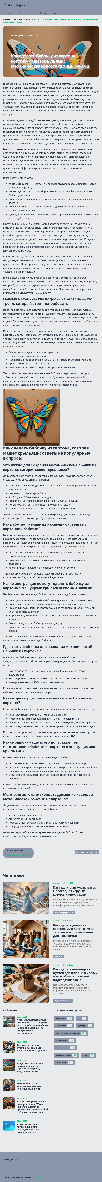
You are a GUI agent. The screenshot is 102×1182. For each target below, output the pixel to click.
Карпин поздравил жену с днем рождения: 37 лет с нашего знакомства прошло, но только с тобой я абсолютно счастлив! (32, 1106)
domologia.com (40, 1177)
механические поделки (23, 19)
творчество (30, 13)
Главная (6, 19)
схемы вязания (65, 1047)
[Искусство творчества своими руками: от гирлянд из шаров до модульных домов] (9, 1065)
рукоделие (10, 13)
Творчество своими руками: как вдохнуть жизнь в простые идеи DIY (32, 1048)
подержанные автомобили (64, 13)
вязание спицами (66, 1055)
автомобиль (64, 1062)
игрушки (59, 956)
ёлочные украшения (64, 912)
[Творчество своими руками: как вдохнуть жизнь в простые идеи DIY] (9, 1047)
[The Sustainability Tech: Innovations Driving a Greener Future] (26, 898)
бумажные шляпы (63, 1000)
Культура (44, 13)
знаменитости (64, 1040)
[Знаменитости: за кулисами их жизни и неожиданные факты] (9, 1085)
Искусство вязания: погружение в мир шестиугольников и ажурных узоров (28, 1128)
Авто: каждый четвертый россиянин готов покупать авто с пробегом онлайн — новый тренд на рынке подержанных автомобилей (32, 1026)
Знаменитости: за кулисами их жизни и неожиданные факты (29, 1086)
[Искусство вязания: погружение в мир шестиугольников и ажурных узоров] (9, 1126)
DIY (20, 13)
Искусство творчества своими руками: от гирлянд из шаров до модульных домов (30, 1067)
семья (88, 1055)
